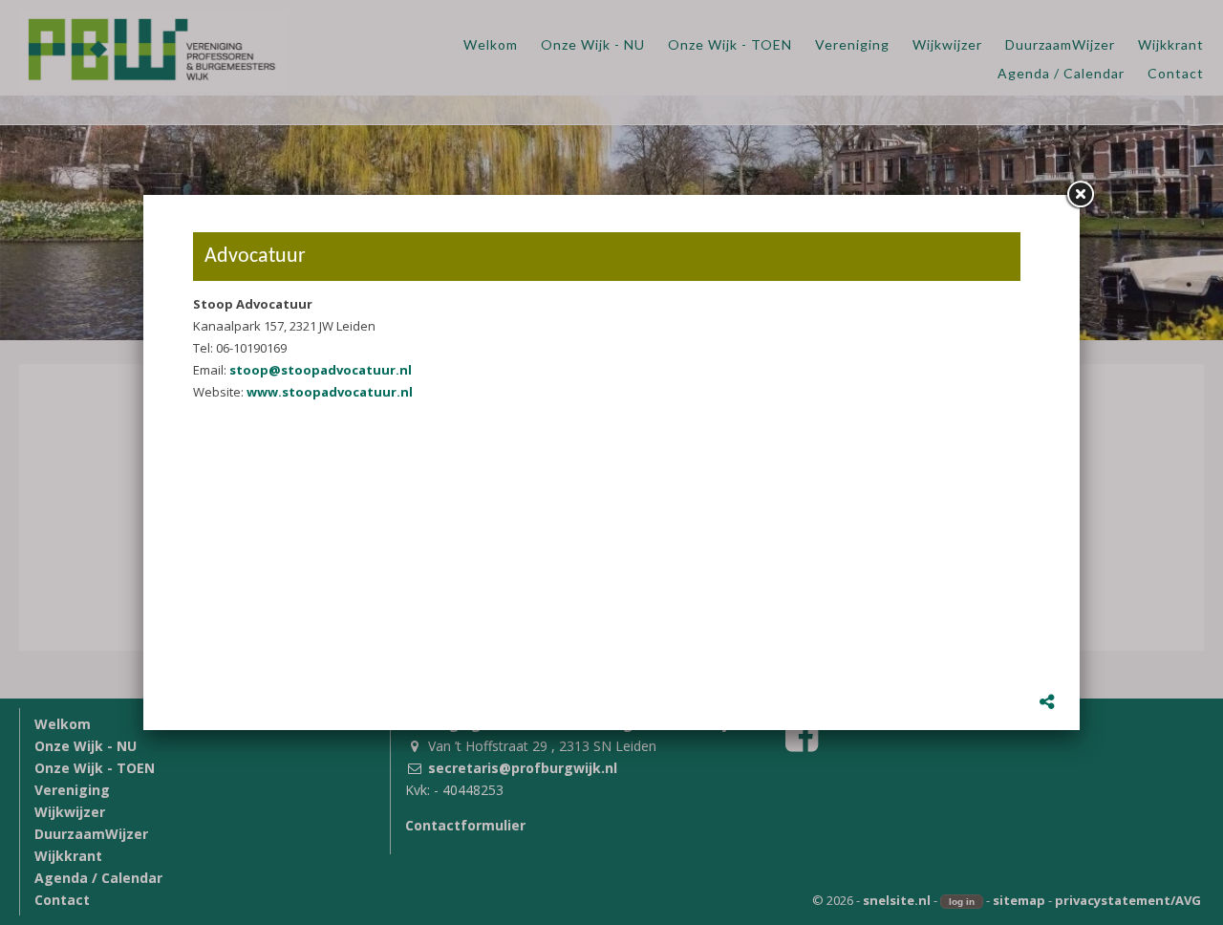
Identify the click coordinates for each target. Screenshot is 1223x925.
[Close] (1079, 195)
